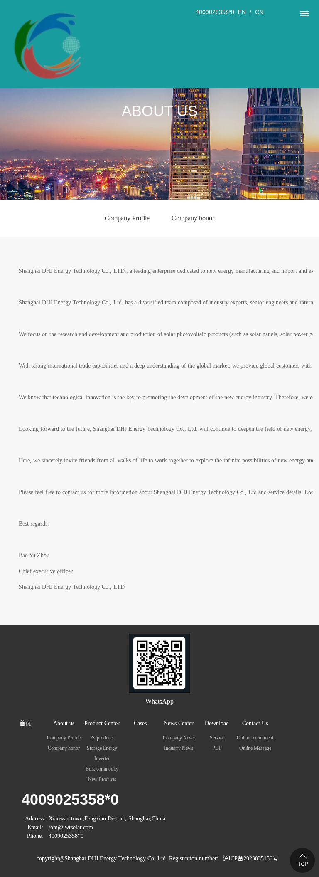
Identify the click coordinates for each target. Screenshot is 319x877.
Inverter (102, 758)
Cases (140, 723)
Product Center (102, 723)
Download (217, 723)
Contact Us (255, 723)
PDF (217, 748)
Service (217, 738)
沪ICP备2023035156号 (250, 858)
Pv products (102, 738)
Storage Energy (102, 748)
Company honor (193, 218)
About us (63, 723)
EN (242, 12)
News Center (179, 723)
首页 (25, 723)
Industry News (179, 748)
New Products (102, 779)
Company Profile (127, 218)
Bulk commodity (102, 769)
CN (259, 12)
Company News (179, 738)
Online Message (255, 748)
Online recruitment (255, 738)
